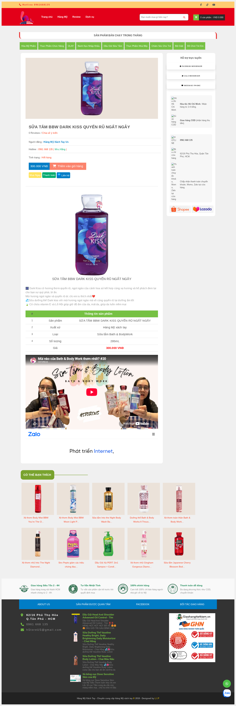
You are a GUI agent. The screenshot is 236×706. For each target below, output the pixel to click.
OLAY (71, 46)
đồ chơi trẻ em (195, 46)
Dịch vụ (90, 16)
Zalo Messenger (192, 76)
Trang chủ (46, 16)
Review (76, 16)
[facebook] (201, 5)
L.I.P (157, 698)
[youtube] (213, 5)
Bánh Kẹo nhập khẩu (89, 46)
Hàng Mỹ (62, 16)
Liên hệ (65, 175)
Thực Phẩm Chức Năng (52, 46)
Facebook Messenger (191, 66)
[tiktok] (207, 5)
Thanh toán (49, 175)
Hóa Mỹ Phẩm (28, 46)
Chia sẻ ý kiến (49, 133)
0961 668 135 (37, 624)
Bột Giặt (179, 46)
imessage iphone (191, 85)
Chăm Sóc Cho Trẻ (161, 46)
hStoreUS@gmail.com (44, 629)
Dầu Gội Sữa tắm (113, 46)
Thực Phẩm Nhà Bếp (137, 46)
